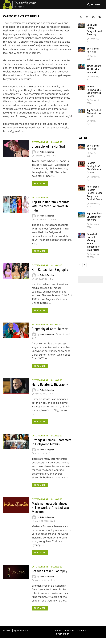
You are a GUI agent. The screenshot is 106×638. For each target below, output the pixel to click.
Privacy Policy (62, 633)
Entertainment (40, 142)
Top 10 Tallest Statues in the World (94, 113)
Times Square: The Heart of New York (94, 69)
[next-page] (85, 265)
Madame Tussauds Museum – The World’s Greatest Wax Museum (51, 508)
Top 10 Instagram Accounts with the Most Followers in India (50, 206)
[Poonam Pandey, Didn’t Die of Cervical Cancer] (81, 86)
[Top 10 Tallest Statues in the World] (81, 110)
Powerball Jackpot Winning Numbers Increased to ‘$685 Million (93, 242)
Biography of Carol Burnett (50, 329)
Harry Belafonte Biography (50, 385)
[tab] (81, 17)
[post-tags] (99, 17)
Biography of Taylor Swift (49, 146)
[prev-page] (80, 265)
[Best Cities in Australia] (81, 49)
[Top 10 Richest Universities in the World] (81, 213)
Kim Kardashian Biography (50, 270)
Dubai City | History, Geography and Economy (94, 29)
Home (58, 630)
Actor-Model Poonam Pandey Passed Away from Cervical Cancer (95, 193)
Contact (81, 630)
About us (69, 630)
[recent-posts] (87, 17)
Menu (97, 4)
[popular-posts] (81, 17)
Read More (40, 183)
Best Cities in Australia (93, 50)
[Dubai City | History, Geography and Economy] (81, 25)
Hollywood (56, 142)
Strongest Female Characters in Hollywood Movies (51, 442)
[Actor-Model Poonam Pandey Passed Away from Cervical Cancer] (81, 187)
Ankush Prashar (47, 152)
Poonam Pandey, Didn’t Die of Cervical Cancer (94, 91)
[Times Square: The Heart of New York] (81, 66)
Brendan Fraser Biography (49, 571)
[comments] (93, 17)
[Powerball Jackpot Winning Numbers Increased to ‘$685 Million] (81, 234)
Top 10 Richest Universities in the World (94, 216)
